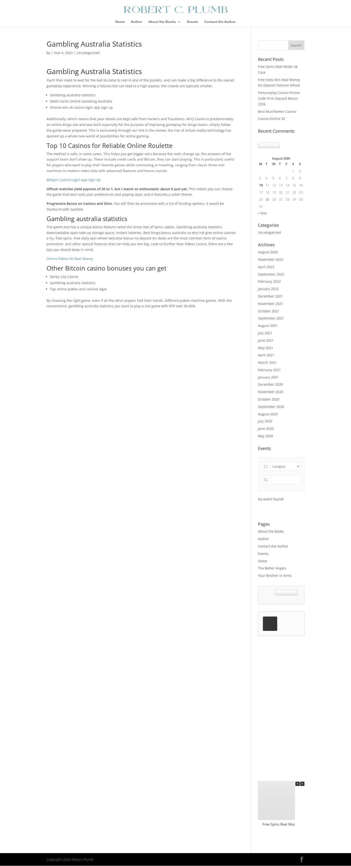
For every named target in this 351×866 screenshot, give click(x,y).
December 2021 (270, 296)
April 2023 (266, 267)
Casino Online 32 (271, 118)
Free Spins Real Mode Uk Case (287, 824)
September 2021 (271, 318)
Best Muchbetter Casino (277, 111)
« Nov (262, 213)
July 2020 (265, 421)
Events (192, 22)
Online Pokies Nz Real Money (70, 258)
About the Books (162, 22)
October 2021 (268, 311)
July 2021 (265, 333)
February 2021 (269, 370)
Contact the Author (219, 22)
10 (261, 185)
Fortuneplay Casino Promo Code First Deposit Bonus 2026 (279, 98)
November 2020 (270, 392)
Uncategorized (269, 232)
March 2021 (267, 362)
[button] (302, 784)
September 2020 (271, 406)
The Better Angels (272, 568)
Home (120, 22)
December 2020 (270, 384)
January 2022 (268, 289)
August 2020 (268, 414)
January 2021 (268, 377)
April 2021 (266, 355)
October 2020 (268, 399)
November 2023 (270, 259)
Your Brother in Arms (275, 575)
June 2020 (266, 428)
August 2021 (268, 325)
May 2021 (265, 348)
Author (136, 22)
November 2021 (270, 303)
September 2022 (271, 274)
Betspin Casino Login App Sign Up (74, 180)
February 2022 (269, 281)
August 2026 (268, 252)
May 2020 (265, 436)
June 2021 (266, 340)
